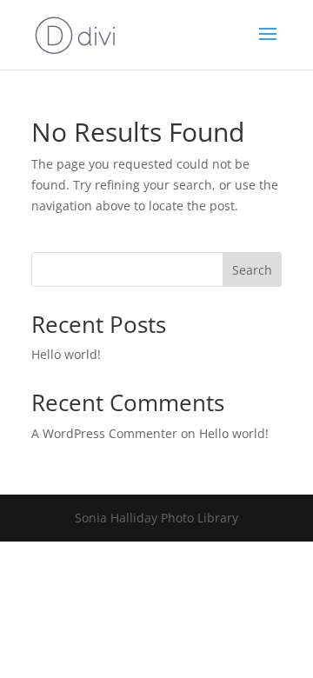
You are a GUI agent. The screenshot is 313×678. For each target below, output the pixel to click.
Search (252, 270)
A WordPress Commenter (104, 433)
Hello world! (66, 354)
